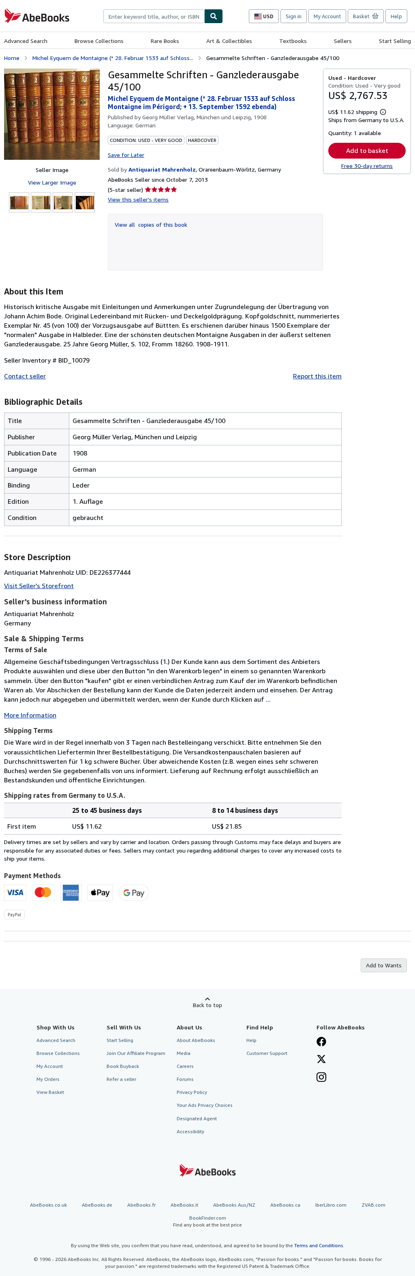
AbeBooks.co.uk (48, 1205)
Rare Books (165, 40)
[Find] (213, 16)
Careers (185, 1066)
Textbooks (293, 40)
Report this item (317, 376)
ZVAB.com (373, 1205)
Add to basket (367, 150)
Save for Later (126, 154)
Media (183, 1053)
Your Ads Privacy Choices (205, 1105)
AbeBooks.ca (285, 1205)
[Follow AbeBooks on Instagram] (321, 1078)
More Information (30, 715)
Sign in (294, 16)
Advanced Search (25, 40)
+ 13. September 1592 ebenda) (229, 107)
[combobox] (153, 16)
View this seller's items (138, 199)
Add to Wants (384, 965)
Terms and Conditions (318, 1245)
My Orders (48, 1079)
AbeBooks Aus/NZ (234, 1205)
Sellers (343, 40)
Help (396, 16)
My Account (327, 16)
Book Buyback (123, 1066)
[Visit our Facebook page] (321, 1042)
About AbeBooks (196, 1040)
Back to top (207, 1004)
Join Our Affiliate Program (136, 1053)
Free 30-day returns (367, 165)
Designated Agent (197, 1118)
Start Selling (395, 40)
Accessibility (190, 1131)
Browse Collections (99, 40)
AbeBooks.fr (141, 1205)
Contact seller (25, 376)
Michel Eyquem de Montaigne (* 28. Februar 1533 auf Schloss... (112, 57)
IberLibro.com (331, 1205)
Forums (185, 1079)
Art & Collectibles (229, 40)
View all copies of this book (151, 224)
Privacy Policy (192, 1092)
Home (11, 57)
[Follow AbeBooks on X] (321, 1060)
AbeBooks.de (97, 1205)
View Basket (50, 1092)
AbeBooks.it (184, 1205)
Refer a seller (121, 1079)
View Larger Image (52, 182)
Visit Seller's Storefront (39, 586)
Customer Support (266, 1053)
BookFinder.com (207, 1221)
